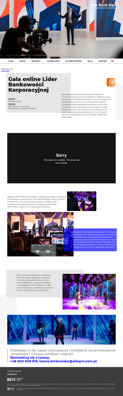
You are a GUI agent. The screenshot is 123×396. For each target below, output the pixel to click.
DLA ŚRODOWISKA (73, 61)
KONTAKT (103, 61)
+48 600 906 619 (23, 361)
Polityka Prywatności (14, 371)
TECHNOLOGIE (53, 61)
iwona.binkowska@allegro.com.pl (68, 361)
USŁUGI (22, 61)
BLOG (90, 61)
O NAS (10, 61)
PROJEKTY (36, 61)
